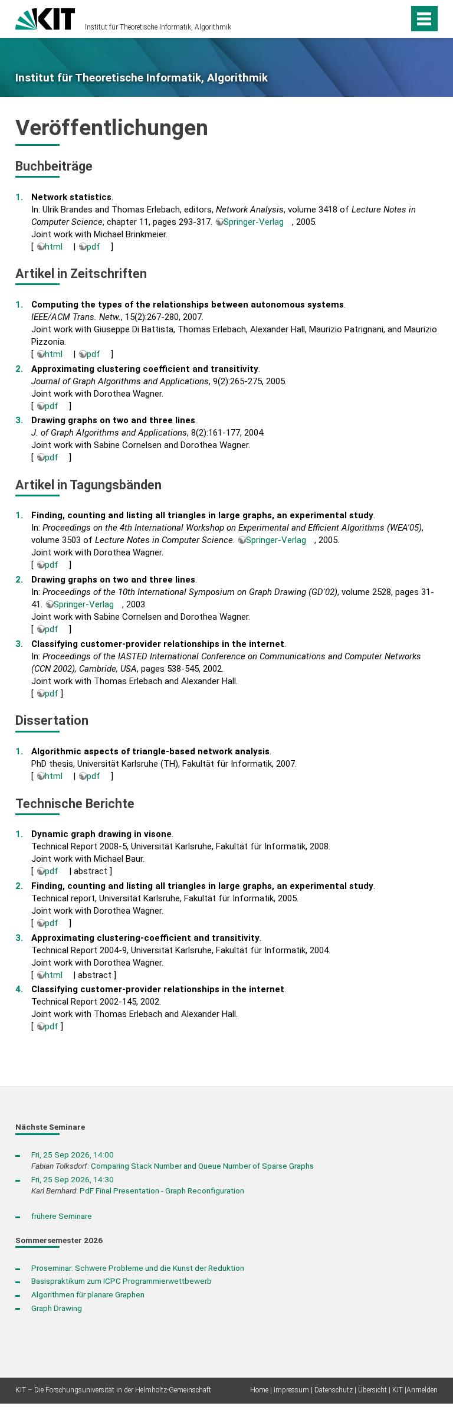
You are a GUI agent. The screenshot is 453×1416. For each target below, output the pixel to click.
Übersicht (372, 1390)
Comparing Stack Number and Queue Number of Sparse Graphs (202, 1165)
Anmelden (422, 1390)
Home (259, 1390)
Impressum (291, 1390)
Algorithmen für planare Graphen (88, 1294)
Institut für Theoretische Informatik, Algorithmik (158, 27)
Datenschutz (333, 1390)
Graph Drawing (56, 1308)
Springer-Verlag (254, 222)
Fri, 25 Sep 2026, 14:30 (72, 1179)
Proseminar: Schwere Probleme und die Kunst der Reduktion (137, 1268)
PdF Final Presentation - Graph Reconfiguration (162, 1190)
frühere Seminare (61, 1216)
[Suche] (379, 18)
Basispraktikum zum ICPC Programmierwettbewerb (121, 1281)
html (54, 246)
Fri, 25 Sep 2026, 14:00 (72, 1154)
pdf (93, 246)
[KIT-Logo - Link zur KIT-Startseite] (45, 17)
